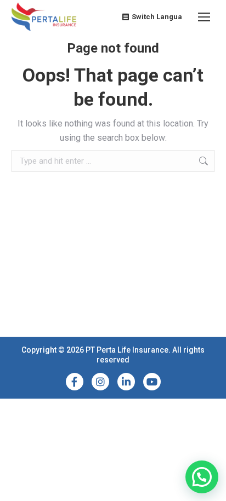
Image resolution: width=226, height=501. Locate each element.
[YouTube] (152, 381)
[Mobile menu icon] (204, 17)
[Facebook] (74, 381)
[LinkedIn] (126, 381)
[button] (201, 476)
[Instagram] (100, 381)
